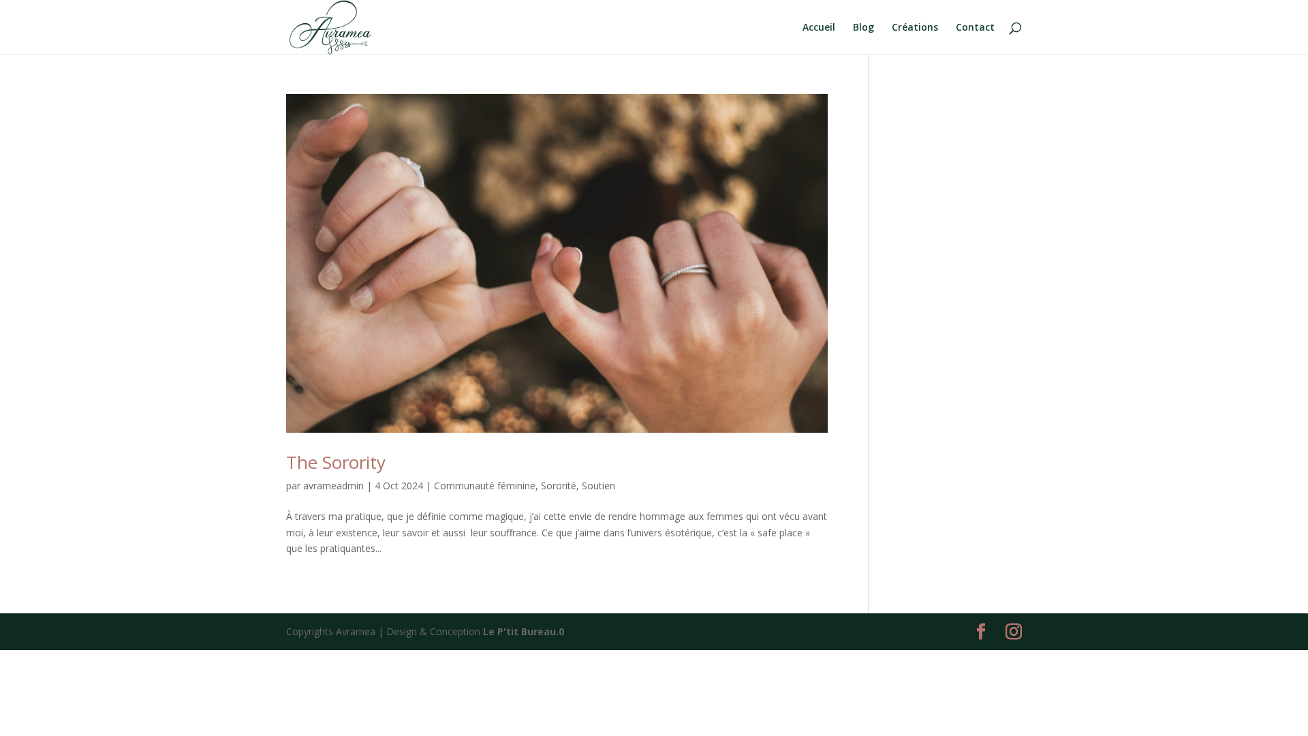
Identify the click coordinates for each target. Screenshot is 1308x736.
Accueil (819, 27)
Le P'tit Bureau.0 (523, 631)
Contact (975, 27)
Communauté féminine (484, 485)
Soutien (598, 485)
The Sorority (336, 462)
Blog (863, 27)
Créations (915, 27)
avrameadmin (333, 485)
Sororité (558, 485)
